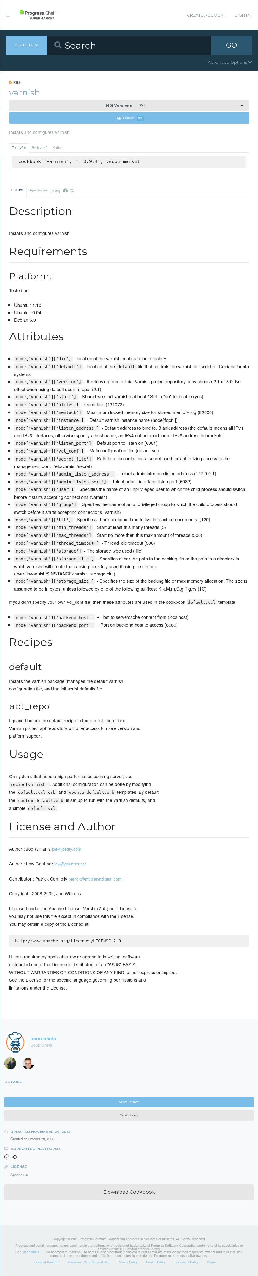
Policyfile (19, 148)
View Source (129, 1102)
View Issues (129, 1115)
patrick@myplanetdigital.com (95, 879)
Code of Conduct (46, 1262)
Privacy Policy (127, 1262)
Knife (57, 148)
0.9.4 (126, 105)
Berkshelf (39, 148)
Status (211, 1262)
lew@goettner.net (70, 864)
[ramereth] (30, 1065)
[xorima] (12, 1065)
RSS (16, 82)
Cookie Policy (155, 1262)
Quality (63, 190)
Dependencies (38, 190)
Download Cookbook (129, 1192)
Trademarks (30, 1252)
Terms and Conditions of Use (88, 1262)
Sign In (242, 15)
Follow (132, 118)
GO (231, 45)
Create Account (206, 15)
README (17, 190)
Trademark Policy (186, 1262)
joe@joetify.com (66, 849)
